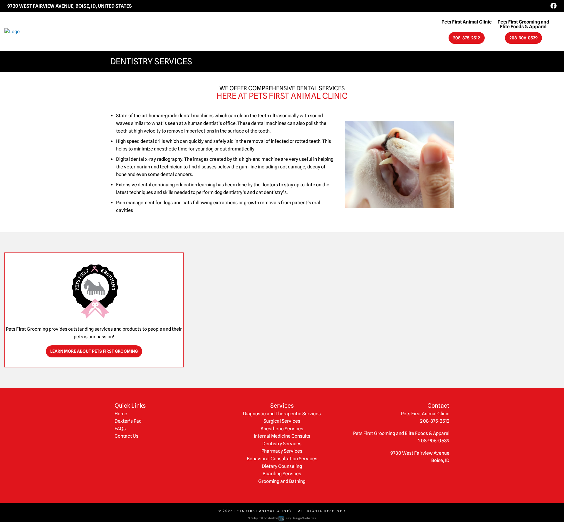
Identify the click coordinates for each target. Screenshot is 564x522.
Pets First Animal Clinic (263, 511)
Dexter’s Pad (128, 421)
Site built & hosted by (282, 518)
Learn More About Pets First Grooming (94, 351)
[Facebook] (553, 6)
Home (121, 413)
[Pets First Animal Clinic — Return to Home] (70, 31)
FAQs (120, 428)
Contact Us (126, 436)
